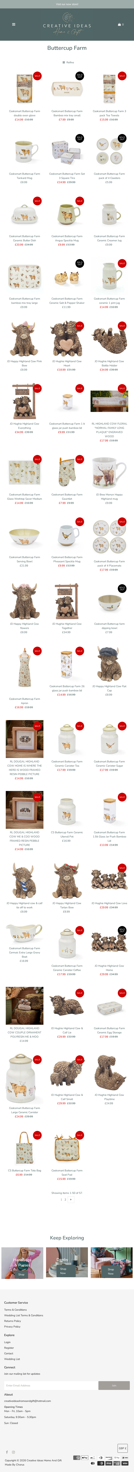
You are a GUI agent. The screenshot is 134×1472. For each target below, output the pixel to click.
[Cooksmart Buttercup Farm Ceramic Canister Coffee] (67, 943)
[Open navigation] (14, 24)
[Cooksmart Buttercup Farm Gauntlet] (67, 472)
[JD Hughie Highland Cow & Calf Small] (67, 1072)
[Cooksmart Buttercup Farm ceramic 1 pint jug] (109, 276)
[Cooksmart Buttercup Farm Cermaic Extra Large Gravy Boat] (24, 934)
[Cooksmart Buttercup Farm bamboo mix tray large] (24, 276)
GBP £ (122, 1448)
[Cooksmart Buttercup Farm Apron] (24, 670)
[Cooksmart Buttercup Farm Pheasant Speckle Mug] (67, 535)
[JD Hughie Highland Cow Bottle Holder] (109, 339)
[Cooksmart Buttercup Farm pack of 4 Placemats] (109, 537)
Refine (70, 62)
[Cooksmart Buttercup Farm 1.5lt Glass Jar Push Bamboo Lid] (109, 810)
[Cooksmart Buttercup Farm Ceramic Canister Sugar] (109, 739)
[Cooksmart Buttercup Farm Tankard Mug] (24, 151)
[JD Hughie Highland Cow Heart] (67, 339)
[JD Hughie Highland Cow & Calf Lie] (67, 1006)
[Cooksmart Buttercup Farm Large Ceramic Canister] (24, 1079)
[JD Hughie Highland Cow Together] (67, 601)
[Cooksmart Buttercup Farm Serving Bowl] (24, 535)
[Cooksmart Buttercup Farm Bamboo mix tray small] (67, 89)
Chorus (20, 1464)
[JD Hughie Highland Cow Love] (109, 881)
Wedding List (12, 1359)
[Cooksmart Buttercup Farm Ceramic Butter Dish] (24, 214)
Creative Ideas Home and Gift (44, 1460)
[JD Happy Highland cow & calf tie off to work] (24, 881)
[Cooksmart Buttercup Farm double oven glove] (24, 89)
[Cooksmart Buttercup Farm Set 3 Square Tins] (67, 151)
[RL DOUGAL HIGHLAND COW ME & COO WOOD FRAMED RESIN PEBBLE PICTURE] (24, 810)
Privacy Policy (12, 1326)
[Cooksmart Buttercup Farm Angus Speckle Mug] (67, 214)
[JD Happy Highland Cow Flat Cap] (109, 664)
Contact (8, 1353)
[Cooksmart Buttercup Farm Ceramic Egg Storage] (109, 1006)
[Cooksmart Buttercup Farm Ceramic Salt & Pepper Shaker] (67, 276)
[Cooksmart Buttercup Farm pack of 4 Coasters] (109, 151)
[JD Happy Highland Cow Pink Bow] (24, 339)
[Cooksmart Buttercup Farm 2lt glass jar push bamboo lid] (67, 664)
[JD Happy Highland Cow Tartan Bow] (67, 881)
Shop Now (63, 1271)
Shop (21, 1274)
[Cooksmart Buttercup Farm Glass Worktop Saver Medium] (24, 472)
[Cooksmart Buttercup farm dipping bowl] (109, 601)
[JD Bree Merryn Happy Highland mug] (109, 472)
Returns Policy (12, 1321)
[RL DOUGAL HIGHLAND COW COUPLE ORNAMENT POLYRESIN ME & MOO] (24, 1006)
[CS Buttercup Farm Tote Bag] (24, 1148)
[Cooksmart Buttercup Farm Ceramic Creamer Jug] (109, 214)
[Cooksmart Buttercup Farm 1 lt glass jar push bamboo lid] (67, 401)
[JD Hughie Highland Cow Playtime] (109, 1072)
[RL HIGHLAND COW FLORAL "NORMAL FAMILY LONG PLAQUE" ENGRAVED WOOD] (109, 401)
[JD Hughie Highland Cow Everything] (24, 401)
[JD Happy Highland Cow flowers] (24, 601)
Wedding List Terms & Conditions (23, 1315)
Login (7, 1342)
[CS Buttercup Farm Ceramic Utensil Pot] (67, 810)
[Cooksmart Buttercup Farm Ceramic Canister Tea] (67, 739)
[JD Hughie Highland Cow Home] (109, 943)
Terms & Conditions (15, 1310)
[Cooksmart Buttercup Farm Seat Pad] (67, 1148)
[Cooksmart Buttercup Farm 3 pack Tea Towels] (109, 89)
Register (9, 1348)
